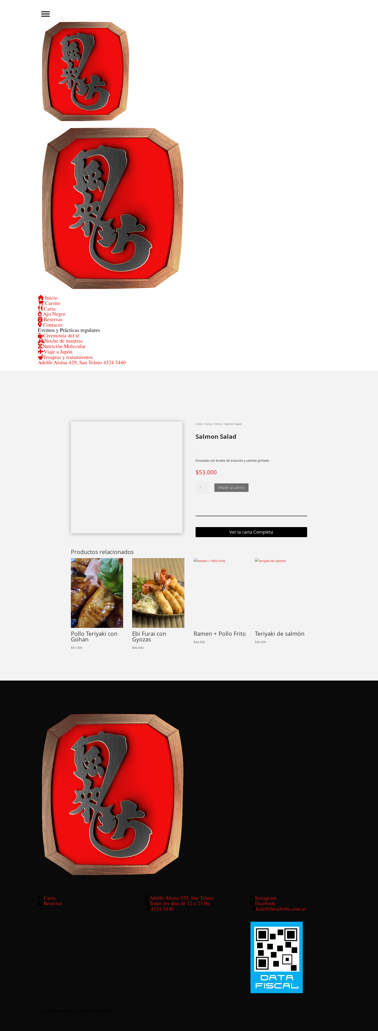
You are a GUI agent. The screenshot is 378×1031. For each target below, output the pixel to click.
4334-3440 (162, 908)
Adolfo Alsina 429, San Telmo (70, 362)
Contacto (52, 324)
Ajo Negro (53, 313)
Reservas (52, 319)
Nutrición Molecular (64, 346)
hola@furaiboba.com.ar (281, 908)
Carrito (52, 303)
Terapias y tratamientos (68, 357)
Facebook (265, 903)
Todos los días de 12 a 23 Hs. (180, 903)
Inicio (51, 297)
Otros (218, 424)
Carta (49, 308)
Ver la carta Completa (251, 532)
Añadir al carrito (231, 487)
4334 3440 (114, 362)
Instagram (265, 897)
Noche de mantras (63, 340)
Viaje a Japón (58, 351)
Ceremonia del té (61, 335)
